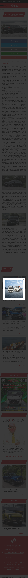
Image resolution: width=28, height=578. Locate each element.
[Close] (23, 279)
